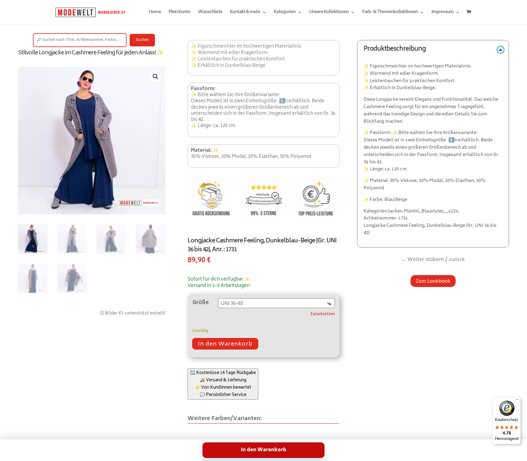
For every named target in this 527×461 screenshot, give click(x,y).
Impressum (443, 13)
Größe (200, 302)
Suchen (142, 40)
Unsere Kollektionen (329, 13)
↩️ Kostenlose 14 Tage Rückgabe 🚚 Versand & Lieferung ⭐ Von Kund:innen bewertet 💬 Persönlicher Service (223, 384)
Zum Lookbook (433, 281)
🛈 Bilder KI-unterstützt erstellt (132, 313)
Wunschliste (210, 13)
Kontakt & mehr (245, 13)
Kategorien (285, 13)
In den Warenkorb (225, 344)
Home (155, 13)
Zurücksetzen (322, 314)
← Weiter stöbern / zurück (433, 260)
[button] (155, 76)
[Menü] (517, 401)
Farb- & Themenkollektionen (390, 13)
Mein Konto (179, 13)
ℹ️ (282, 101)
